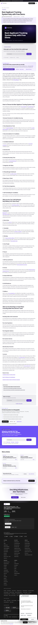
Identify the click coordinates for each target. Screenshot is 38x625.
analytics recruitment (18, 231)
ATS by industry (16, 554)
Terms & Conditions (13, 600)
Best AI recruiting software (18, 592)
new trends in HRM (6, 214)
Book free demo (8, 527)
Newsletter (5, 583)
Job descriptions (6, 570)
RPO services (26, 553)
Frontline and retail (16, 551)
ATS (4, 541)
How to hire (5, 573)
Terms (7, 616)
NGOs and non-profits (17, 553)
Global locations (16, 556)
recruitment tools (31, 106)
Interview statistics (6, 592)
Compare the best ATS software (9, 69)
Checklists (5, 568)
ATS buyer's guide (25, 592)
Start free (32, 619)
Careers (15, 568)
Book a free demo (5, 421)
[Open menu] (36, 3)
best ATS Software (10, 127)
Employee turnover (19, 590)
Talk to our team (31, 480)
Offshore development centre (28, 554)
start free (17, 403)
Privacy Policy (11, 623)
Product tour (5, 558)
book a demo (20, 403)
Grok (26, 536)
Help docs (5, 578)
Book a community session (12, 595)
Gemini (22, 536)
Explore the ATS (19, 421)
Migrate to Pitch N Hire (27, 593)
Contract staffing (27, 541)
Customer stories (16, 563)
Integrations (5, 554)
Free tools (5, 590)
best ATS (10, 222)
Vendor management (6, 548)
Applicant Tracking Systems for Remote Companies (11, 379)
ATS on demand (23, 106)
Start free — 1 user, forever (20, 69)
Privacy (5, 616)
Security (5, 600)
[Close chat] (36, 596)
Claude (12, 536)
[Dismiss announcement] (36, 0)
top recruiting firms (12, 293)
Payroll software (6, 551)
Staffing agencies (16, 541)
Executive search (27, 546)
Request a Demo (15, 497)
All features (5, 553)
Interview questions (6, 571)
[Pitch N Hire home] (3, 3)
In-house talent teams (17, 543)
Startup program (6, 595)
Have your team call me (29, 613)
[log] (28, 605)
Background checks (27, 548)
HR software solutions (15, 204)
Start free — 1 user (12, 421)
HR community (6, 581)
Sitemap (18, 595)
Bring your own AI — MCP (7, 556)
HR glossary (5, 565)
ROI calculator (9, 590)
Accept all (25, 622)
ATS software (16, 79)
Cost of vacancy (14, 590)
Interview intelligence (6, 546)
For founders (5, 576)
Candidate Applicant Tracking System (9, 374)
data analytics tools (14, 240)
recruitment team (22, 357)
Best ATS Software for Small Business (9, 377)
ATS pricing (29, 592)
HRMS (4, 543)
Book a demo (16, 571)
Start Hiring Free (31, 3)
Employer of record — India (28, 551)
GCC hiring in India (16, 546)
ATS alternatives (13, 593)
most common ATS (27, 365)
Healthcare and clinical (17, 548)
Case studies (16, 565)
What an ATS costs (28, 69)
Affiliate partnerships (17, 573)
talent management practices (22, 264)
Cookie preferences (14, 616)
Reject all (30, 622)
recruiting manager (13, 173)
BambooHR (5, 212)
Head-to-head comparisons (19, 593)
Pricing (15, 570)
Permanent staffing (27, 543)
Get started (29, 400)
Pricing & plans (29, 615)
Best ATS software (11, 592)
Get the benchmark (8, 523)
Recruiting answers (6, 563)
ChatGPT (7, 536)
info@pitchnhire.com (7, 514)
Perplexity (16, 536)
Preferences (35, 622)
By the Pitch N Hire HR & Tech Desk (7, 16)
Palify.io (7, 615)
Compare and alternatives (7, 593)
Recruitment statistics (31, 590)
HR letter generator (25, 590)
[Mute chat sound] (34, 596)
